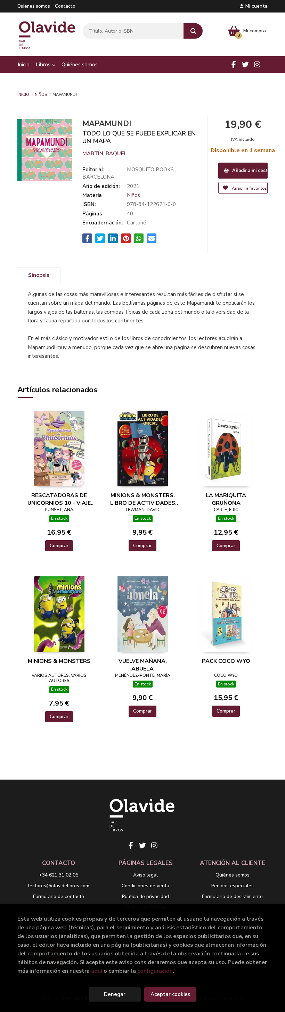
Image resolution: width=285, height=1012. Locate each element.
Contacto (65, 6)
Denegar (114, 994)
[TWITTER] (245, 64)
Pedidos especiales (232, 885)
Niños (41, 94)
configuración (155, 971)
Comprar (59, 545)
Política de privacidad (145, 896)
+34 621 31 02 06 (58, 875)
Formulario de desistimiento (232, 896)
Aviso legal (145, 875)
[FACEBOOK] (233, 64)
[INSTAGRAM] (257, 64)
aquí (96, 971)
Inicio (23, 94)
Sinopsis (38, 275)
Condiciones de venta (145, 885)
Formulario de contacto (58, 896)
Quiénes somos (33, 6)
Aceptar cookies (170, 994)
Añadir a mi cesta (249, 170)
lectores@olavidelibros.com (58, 885)
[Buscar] (193, 31)
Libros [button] (44, 64)
